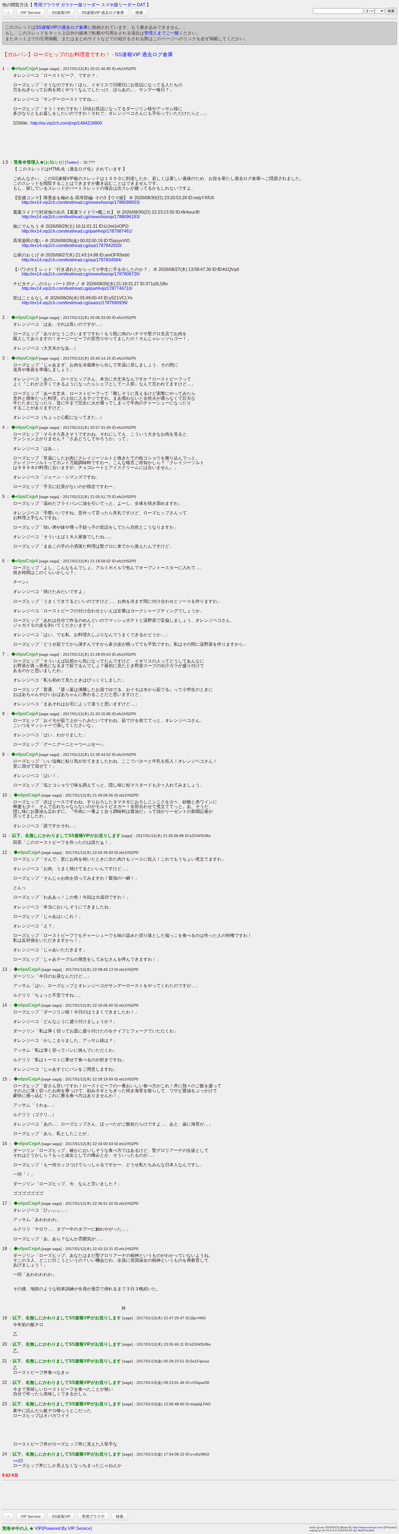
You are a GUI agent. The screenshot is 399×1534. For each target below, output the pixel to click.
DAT (141, 4)
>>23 (18, 1461)
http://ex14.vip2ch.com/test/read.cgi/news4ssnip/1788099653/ (81, 202)
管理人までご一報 (161, 33)
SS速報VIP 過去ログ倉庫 (103, 12)
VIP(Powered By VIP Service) (63, 1528)
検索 (139, 12)
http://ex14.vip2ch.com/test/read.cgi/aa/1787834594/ (72, 260)
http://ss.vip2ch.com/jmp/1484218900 (66, 123)
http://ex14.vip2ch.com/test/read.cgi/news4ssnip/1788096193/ (81, 216)
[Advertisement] (112, 142)
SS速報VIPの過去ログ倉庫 (62, 27)
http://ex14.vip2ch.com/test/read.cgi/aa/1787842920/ (72, 245)
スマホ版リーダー (118, 4)
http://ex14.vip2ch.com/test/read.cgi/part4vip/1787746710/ (77, 288)
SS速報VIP (61, 12)
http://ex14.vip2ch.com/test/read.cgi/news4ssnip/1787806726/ (81, 274)
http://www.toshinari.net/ (367, 1527)
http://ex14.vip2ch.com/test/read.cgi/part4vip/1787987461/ (77, 231)
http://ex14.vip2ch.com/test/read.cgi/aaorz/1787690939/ (75, 302)
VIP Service (30, 12)
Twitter (72, 162)
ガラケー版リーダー (80, 4)
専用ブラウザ (47, 4)
